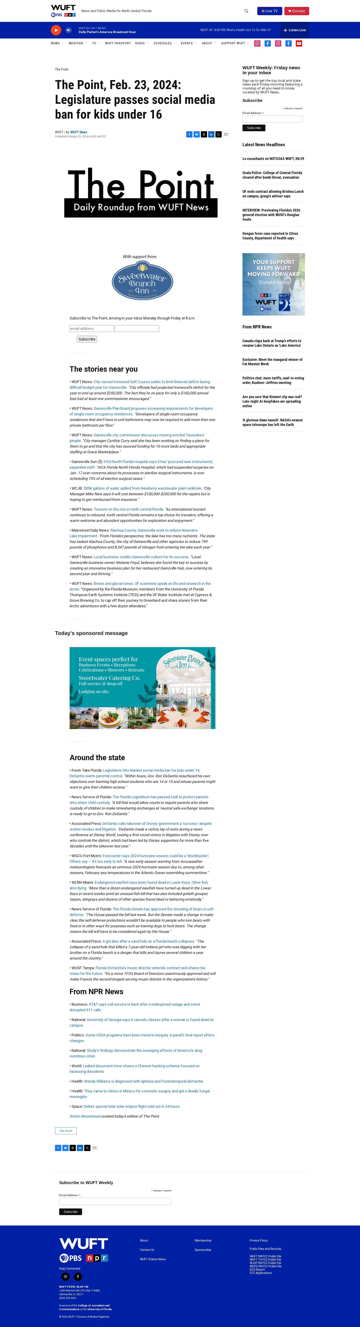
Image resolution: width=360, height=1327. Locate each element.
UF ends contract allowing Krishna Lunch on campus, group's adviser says (273, 193)
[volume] (68, 30)
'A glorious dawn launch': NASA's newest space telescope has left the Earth (272, 422)
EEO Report (257, 1269)
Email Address (253, 113)
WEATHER (76, 43)
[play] (56, 30)
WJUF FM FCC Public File (265, 1263)
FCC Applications (261, 1273)
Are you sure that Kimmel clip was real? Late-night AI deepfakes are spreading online (272, 401)
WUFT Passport (118, 43)
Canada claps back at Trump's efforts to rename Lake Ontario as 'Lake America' (271, 343)
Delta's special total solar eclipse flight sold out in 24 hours (132, 1106)
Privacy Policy (259, 1240)
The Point (61, 69)
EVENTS (187, 43)
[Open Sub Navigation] (63, 43)
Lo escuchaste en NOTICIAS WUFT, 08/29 (273, 158)
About (144, 1240)
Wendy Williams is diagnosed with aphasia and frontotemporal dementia (143, 1081)
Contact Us (147, 1249)
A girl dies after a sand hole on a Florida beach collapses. (149, 941)
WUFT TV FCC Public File (265, 1259)
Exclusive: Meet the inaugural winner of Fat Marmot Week (272, 361)
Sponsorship (203, 1249)
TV (94, 43)
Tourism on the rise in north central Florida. (129, 509)
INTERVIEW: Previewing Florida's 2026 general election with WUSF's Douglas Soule (271, 215)
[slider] (75, 30)
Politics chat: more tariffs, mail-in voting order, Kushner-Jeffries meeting (273, 380)
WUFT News (78, 132)
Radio (140, 43)
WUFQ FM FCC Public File (266, 1266)
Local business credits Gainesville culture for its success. (141, 557)
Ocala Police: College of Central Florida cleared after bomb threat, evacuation (272, 175)
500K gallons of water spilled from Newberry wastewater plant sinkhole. (143, 488)
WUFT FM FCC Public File (265, 1256)
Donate (298, 11)
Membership (203, 1240)
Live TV (271, 10)
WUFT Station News (153, 1259)
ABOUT (207, 43)
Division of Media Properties (93, 1316)
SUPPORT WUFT (233, 43)
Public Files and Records (265, 1248)
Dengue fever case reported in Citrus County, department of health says (270, 235)
